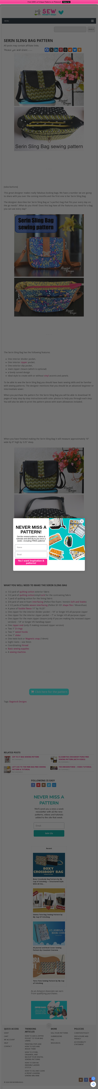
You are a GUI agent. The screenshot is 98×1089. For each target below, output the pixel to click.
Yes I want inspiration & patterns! (31, 562)
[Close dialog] (82, 521)
